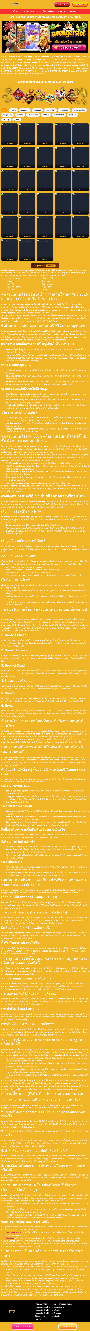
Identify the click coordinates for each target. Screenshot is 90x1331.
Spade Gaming (79, 110)
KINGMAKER (59, 115)
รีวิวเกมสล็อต (48, 11)
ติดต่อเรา (73, 11)
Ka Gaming (64, 110)
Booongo (37, 110)
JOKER (17, 120)
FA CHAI (46, 115)
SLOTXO (20, 115)
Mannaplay (50, 110)
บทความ (61, 11)
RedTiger (72, 115)
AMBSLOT (24, 110)
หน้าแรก (16, 11)
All (4, 110)
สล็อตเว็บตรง (29, 11)
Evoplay (6, 120)
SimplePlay (7, 115)
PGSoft (13, 110)
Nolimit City (33, 115)
